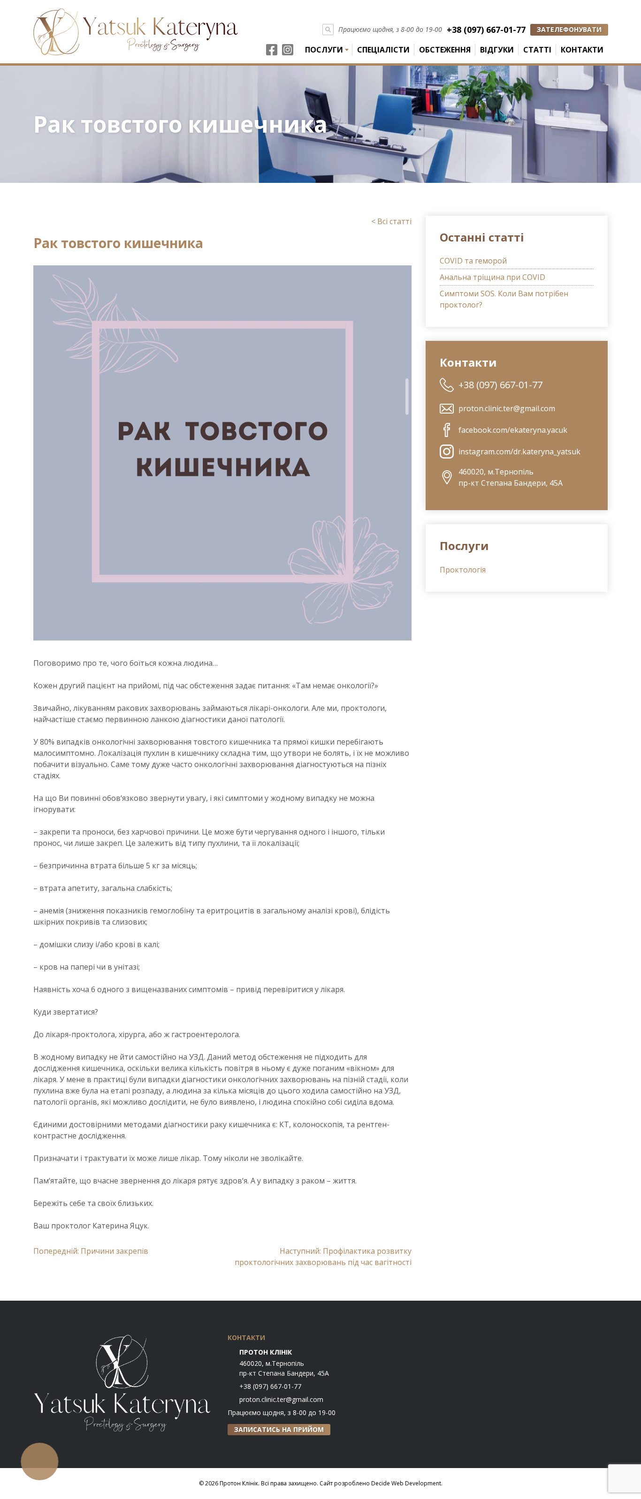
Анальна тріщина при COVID (492, 277)
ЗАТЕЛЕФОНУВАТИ (569, 29)
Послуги (324, 50)
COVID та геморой (473, 261)
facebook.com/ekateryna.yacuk (512, 430)
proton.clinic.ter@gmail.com (506, 408)
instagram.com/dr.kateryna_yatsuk (519, 451)
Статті (537, 50)
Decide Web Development (406, 1483)
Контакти (582, 50)
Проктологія (463, 570)
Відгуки (497, 50)
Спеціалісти (383, 50)
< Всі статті (391, 221)
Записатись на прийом (279, 1429)
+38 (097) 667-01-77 (486, 29)
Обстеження (445, 50)
